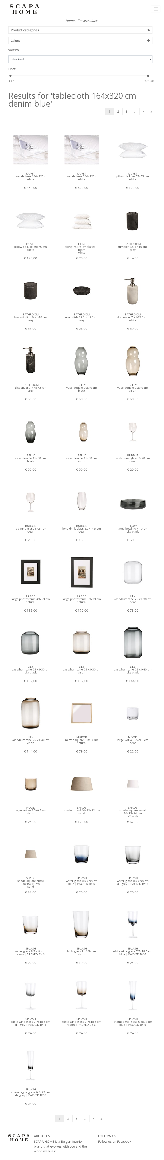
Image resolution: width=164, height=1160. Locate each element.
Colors (15, 40)
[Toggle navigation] (156, 9)
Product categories (25, 30)
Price (12, 69)
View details (30, 162)
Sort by (13, 50)
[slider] (10, 76)
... (135, 111)
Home (69, 20)
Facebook (124, 1141)
